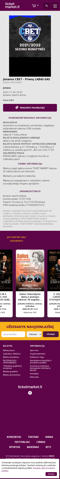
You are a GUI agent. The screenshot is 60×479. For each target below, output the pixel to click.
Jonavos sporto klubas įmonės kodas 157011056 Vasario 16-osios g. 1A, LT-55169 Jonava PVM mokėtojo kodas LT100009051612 (24, 200)
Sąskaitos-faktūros (12, 353)
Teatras (33, 437)
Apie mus (34, 350)
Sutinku (51, 474)
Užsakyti (51, 334)
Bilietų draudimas (11, 357)
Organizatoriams (37, 353)
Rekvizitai (34, 377)
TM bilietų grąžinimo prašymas (12, 367)
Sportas (14, 447)
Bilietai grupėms (10, 371)
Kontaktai (34, 373)
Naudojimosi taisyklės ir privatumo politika (41, 361)
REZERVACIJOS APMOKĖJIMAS (9, 361)
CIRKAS (40, 442)
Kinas (49, 437)
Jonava (7, 87)
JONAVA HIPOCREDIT (12, 82)
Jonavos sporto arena (14, 94)
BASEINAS (33, 447)
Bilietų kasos (9, 350)
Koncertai (14, 437)
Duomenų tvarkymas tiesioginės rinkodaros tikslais (40, 368)
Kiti (48, 447)
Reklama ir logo (37, 357)
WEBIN (51, 456)
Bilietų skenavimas (11, 374)
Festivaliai (22, 442)
